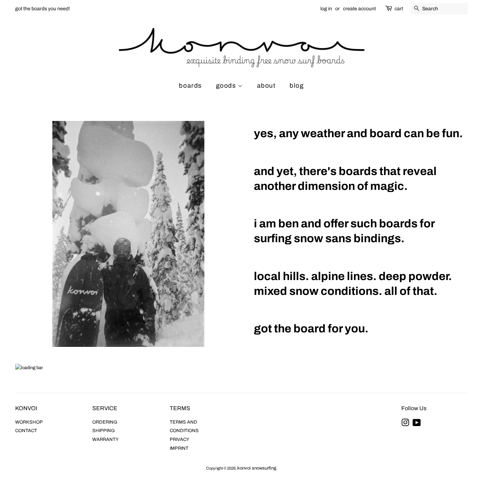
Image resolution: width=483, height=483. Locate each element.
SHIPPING (103, 430)
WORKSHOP (29, 422)
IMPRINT (179, 448)
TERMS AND (183, 422)
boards (190, 85)
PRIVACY (180, 439)
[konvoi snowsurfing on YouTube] (417, 424)
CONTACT (26, 430)
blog (297, 85)
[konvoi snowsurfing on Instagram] (405, 424)
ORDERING (104, 422)
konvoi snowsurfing (256, 468)
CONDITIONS (184, 430)
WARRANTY (105, 439)
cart (399, 8)
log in (326, 8)
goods (227, 85)
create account (359, 8)
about (266, 85)
